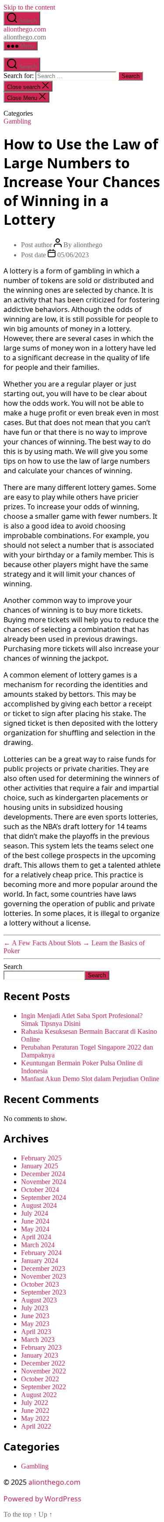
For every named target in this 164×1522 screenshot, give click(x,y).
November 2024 (43, 1181)
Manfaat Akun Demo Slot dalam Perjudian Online (90, 1078)
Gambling (17, 121)
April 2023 (36, 1331)
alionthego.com (24, 29)
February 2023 (41, 1347)
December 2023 (43, 1268)
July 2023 (34, 1308)
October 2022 (40, 1379)
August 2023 (39, 1300)
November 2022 (43, 1371)
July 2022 (34, 1402)
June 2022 (35, 1410)
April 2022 (36, 1426)
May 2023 (35, 1323)
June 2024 (35, 1221)
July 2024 (34, 1213)
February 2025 (41, 1158)
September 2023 (43, 1292)
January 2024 (39, 1260)
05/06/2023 (73, 255)
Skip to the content (29, 7)
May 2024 (35, 1229)
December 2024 (43, 1174)
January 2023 (39, 1355)
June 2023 (35, 1316)
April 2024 (36, 1237)
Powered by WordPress (42, 1499)
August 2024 (39, 1205)
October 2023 (40, 1284)
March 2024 (38, 1245)
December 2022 (43, 1363)
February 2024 (41, 1252)
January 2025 (39, 1166)
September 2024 (43, 1197)
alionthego (87, 244)
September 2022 (43, 1387)
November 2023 (43, 1276)
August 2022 (39, 1394)
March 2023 (38, 1339)
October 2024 (40, 1189)
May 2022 (35, 1418)
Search (12, 966)
